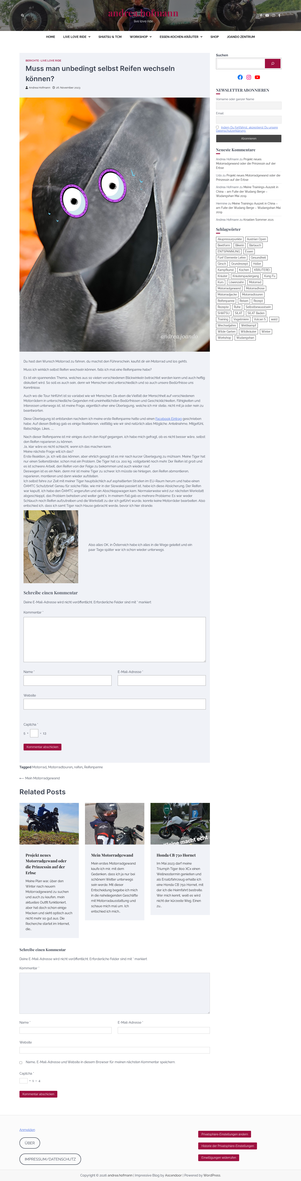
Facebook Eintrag (168, 419)
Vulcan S (260, 319)
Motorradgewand (229, 288)
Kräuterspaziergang (246, 276)
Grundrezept (239, 264)
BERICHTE (32, 60)
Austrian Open (256, 239)
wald (274, 319)
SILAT (238, 313)
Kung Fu (269, 276)
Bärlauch (255, 245)
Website (30, 695)
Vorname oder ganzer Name (235, 99)
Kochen (244, 270)
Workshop (224, 338)
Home (50, 37)
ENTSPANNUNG (229, 251)
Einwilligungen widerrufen (218, 1157)
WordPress (211, 1175)
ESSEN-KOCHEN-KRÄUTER (179, 37)
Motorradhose (255, 288)
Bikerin (239, 245)
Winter (265, 331)
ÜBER (30, 1143)
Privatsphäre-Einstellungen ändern (224, 1134)
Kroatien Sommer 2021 (258, 219)
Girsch (222, 264)
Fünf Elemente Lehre (232, 257)
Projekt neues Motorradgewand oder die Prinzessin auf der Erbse (246, 164)
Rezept (258, 300)
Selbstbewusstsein (258, 307)
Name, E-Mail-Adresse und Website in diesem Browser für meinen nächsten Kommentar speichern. (100, 1062)
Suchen (222, 55)
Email (220, 113)
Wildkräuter (248, 331)
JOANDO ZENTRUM (241, 37)
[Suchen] (273, 63)
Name (29, 672)
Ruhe (237, 307)
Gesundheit (258, 257)
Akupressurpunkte (230, 239)
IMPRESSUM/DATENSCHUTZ (50, 1159)
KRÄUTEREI (262, 270)
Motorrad (39, 767)
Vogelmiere (241, 319)
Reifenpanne (93, 767)
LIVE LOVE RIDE (74, 37)
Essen (249, 251)
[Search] (22, 15)
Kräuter (222, 276)
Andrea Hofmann (39, 87)
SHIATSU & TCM (110, 37)
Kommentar (33, 612)
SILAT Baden (256, 313)
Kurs (221, 282)
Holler (257, 264)
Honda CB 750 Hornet (176, 855)
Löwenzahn (236, 282)
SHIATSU (224, 313)
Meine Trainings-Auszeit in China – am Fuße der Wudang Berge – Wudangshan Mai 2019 (247, 192)
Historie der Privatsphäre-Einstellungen (227, 1146)
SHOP (214, 37)
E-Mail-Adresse (130, 672)
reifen (78, 767)
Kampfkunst (226, 270)
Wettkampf (248, 325)
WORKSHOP (139, 37)
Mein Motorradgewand (112, 855)
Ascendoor (173, 1175)
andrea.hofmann (143, 12)
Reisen (244, 300)
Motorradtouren (60, 767)
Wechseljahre (227, 325)
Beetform (224, 245)
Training (223, 319)
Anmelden (27, 1130)
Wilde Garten (226, 331)
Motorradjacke (227, 294)
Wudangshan (245, 338)
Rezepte (223, 307)
